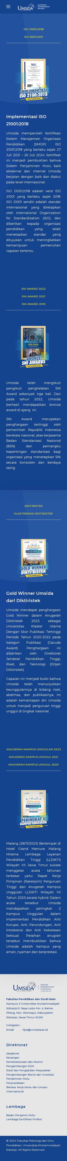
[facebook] (7, 1155)
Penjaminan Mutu (17, 1078)
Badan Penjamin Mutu (20, 1115)
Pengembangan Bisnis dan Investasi (30, 1074)
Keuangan (12, 1057)
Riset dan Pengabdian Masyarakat (28, 1070)
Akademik (12, 1053)
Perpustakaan (15, 1083)
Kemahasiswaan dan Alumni (24, 1061)
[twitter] (14, 1155)
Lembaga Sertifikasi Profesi (24, 1119)
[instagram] (20, 1155)
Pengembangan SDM (20, 1066)
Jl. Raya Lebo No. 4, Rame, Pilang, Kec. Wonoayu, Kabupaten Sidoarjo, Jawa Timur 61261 (29, 1013)
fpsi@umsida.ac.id (35, 1029)
